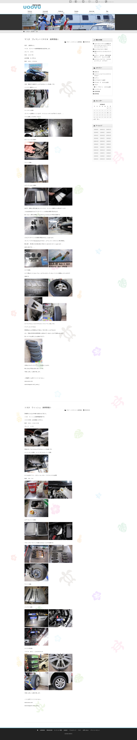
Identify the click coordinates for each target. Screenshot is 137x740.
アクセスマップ (72, 730)
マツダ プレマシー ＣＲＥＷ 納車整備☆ (41, 39)
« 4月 (94, 119)
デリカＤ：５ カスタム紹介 (101, 82)
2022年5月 (102, 132)
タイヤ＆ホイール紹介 (99, 80)
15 (107, 112)
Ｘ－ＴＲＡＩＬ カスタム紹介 (103, 87)
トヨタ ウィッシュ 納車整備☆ (37, 407)
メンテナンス (73, 42)
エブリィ (96, 78)
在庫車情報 (97, 91)
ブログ (27, 31)
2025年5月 (96, 129)
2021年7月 (102, 138)
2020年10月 (102, 141)
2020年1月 (109, 147)
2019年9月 (109, 150)
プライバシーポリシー (95, 730)
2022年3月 (109, 132)
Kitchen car (60, 11)
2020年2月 (102, 147)
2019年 (33, 31)
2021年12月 (102, 135)
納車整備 (80, 42)
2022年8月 (96, 132)
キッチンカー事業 (58, 730)
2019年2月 (109, 156)
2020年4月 (96, 147)
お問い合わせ (85, 730)
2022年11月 (108, 129)
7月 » (98, 119)
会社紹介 (66, 730)
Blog (107, 11)
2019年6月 (109, 153)
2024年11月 (102, 129)
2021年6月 (109, 138)
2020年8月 (96, 144)
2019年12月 (96, 150)
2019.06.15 (87, 42)
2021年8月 (96, 138)
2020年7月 (102, 144)
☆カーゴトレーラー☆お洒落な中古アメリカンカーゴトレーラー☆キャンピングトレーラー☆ (102, 45)
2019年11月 (102, 150)
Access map (91, 11)
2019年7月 (102, 153)
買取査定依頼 (49, 730)
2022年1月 (96, 135)
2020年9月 (109, 141)
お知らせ (96, 71)
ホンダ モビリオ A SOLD (100, 49)
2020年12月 (96, 141)
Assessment (45, 11)
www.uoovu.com (28, 381)
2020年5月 (109, 144)
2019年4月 (96, 156)
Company (76, 11)
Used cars (30, 11)
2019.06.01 (87, 410)
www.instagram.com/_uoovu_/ (32, 384)
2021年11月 (108, 135)
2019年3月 (102, 156)
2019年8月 (96, 153)
